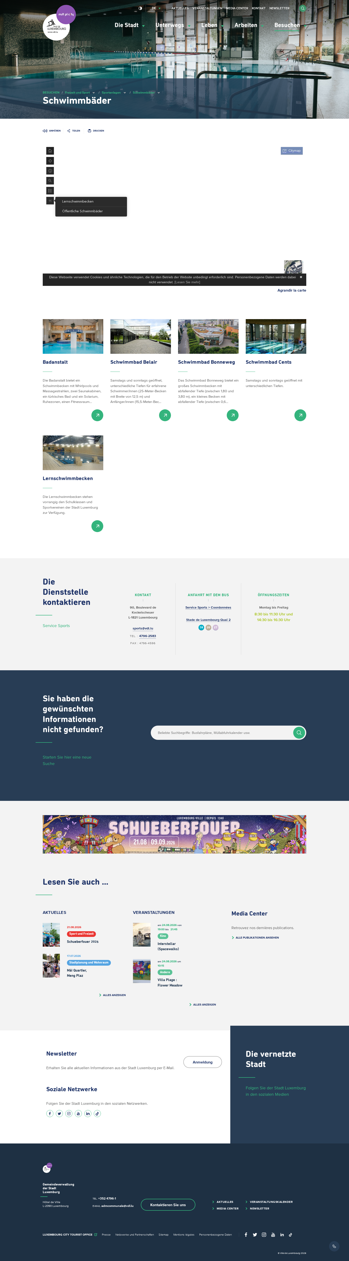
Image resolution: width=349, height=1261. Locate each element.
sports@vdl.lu (143, 628)
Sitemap (164, 1234)
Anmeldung (202, 1062)
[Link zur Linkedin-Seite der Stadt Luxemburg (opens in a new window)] (87, 1113)
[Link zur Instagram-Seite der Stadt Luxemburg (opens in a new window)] (68, 1113)
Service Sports (56, 625)
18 (201, 627)
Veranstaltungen (207, 8)
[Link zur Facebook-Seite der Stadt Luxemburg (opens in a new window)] (49, 1113)
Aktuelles (180, 8)
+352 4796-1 (107, 1198)
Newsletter (279, 8)
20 (208, 627)
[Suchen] (299, 733)
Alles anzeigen (114, 995)
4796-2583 (147, 636)
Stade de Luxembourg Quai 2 (208, 620)
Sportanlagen (111, 92)
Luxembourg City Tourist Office (67, 1234)
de (154, 8)
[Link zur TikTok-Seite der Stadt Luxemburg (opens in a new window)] (97, 1113)
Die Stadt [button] (127, 25)
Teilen (76, 130)
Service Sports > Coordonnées (208, 607)
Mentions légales (183, 1234)
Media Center (237, 8)
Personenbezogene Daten (215, 1234)
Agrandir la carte (292, 290)
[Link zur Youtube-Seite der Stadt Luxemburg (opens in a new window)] (78, 1113)
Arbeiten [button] (247, 25)
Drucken (98, 130)
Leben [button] (210, 25)
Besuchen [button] (288, 25)
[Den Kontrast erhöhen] (140, 8)
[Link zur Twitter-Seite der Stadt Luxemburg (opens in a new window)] (59, 1113)
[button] (302, 8)
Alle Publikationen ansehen (257, 937)
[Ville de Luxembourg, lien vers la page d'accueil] (59, 39)
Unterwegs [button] (171, 25)
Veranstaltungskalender (271, 1201)
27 (215, 627)
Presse (106, 1234)
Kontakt (259, 8)
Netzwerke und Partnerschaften (134, 1234)
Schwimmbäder (144, 92)
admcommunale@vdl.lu (117, 1206)
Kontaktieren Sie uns (168, 1205)
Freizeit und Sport (77, 92)
